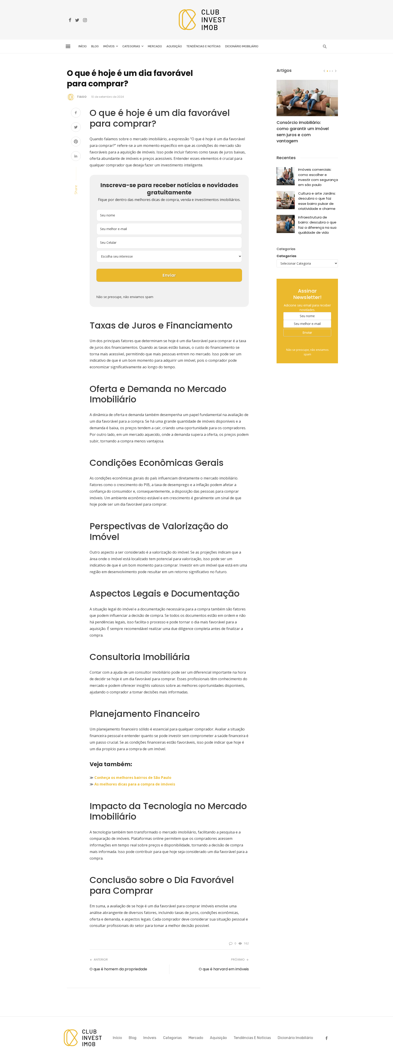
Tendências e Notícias (203, 46)
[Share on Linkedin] (76, 156)
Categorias (131, 46)
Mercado (155, 46)
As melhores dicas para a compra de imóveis (134, 784)
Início (82, 46)
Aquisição (174, 46)
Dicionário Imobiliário (241, 46)
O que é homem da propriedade (118, 969)
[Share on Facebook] (76, 113)
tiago (82, 97)
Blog (95, 46)
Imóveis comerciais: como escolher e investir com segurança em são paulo (318, 177)
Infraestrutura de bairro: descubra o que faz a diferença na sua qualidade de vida (317, 225)
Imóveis (109, 46)
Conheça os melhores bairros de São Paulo (132, 777)
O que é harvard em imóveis (224, 969)
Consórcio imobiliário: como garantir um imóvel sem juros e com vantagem (303, 132)
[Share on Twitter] (76, 127)
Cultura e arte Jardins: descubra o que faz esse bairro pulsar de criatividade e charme (317, 201)
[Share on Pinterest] (76, 142)
